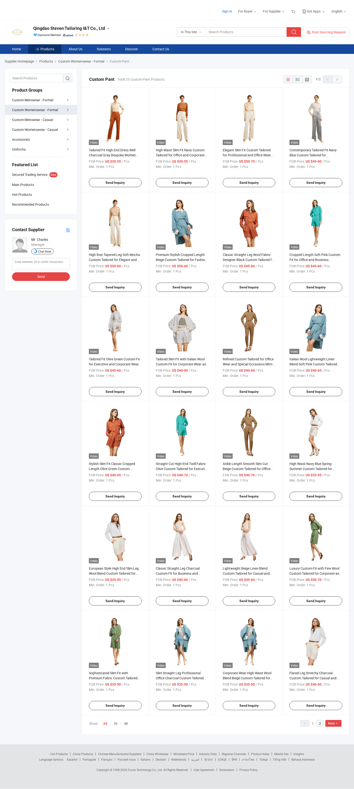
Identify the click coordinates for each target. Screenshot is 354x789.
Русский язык (127, 759)
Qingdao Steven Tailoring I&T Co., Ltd (69, 28)
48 (126, 723)
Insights (299, 754)
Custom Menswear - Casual (32, 119)
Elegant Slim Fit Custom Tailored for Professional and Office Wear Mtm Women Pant (247, 155)
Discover (131, 49)
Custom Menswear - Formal (32, 100)
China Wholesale (157, 754)
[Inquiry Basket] (293, 11)
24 (105, 723)
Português (89, 759)
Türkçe (263, 759)
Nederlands (178, 759)
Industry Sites (208, 754)
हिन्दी (234, 759)
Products (47, 49)
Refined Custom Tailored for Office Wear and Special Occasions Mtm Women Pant (248, 364)
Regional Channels (234, 754)
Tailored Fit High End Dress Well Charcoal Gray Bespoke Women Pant (112, 155)
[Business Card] (68, 230)
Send (41, 276)
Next (331, 723)
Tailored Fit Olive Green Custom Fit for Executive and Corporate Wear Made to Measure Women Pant (114, 364)
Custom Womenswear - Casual (35, 129)
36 (116, 723)
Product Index (260, 754)
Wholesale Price (183, 754)
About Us (75, 49)
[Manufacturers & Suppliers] (36, 9)
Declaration (226, 770)
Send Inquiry (115, 183)
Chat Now (44, 251)
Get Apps (313, 11)
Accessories (21, 139)
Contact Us (160, 49)
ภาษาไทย (248, 759)
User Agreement (204, 770)
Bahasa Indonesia (303, 759)
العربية (195, 759)
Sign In (227, 11)
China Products (83, 754)
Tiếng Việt (279, 759)
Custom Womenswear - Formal (35, 110)
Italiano (146, 759)
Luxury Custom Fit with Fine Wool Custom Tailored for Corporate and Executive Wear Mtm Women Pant (315, 573)
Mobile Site (281, 754)
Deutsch (161, 759)
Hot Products (59, 754)
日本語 (222, 759)
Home (16, 49)
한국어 (208, 759)
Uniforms (19, 149)
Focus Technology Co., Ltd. (145, 770)
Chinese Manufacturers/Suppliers (119, 754)
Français (106, 759)
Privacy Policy (248, 770)
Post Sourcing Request (329, 32)
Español (72, 759)
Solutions (104, 49)
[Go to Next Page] (337, 79)
